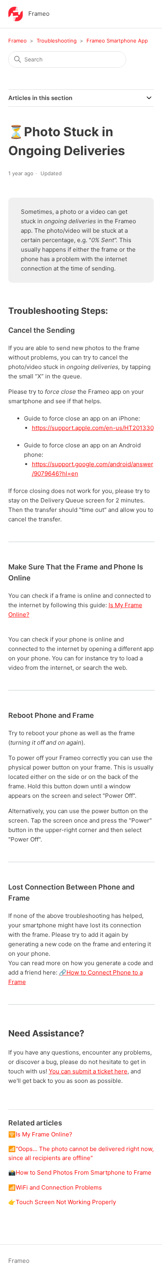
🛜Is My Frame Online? (40, 1134)
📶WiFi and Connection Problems (55, 1187)
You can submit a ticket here (88, 1071)
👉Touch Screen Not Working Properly (62, 1202)
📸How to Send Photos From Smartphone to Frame (79, 1172)
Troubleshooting (57, 40)
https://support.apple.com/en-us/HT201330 (93, 428)
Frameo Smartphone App (117, 40)
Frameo (17, 40)
